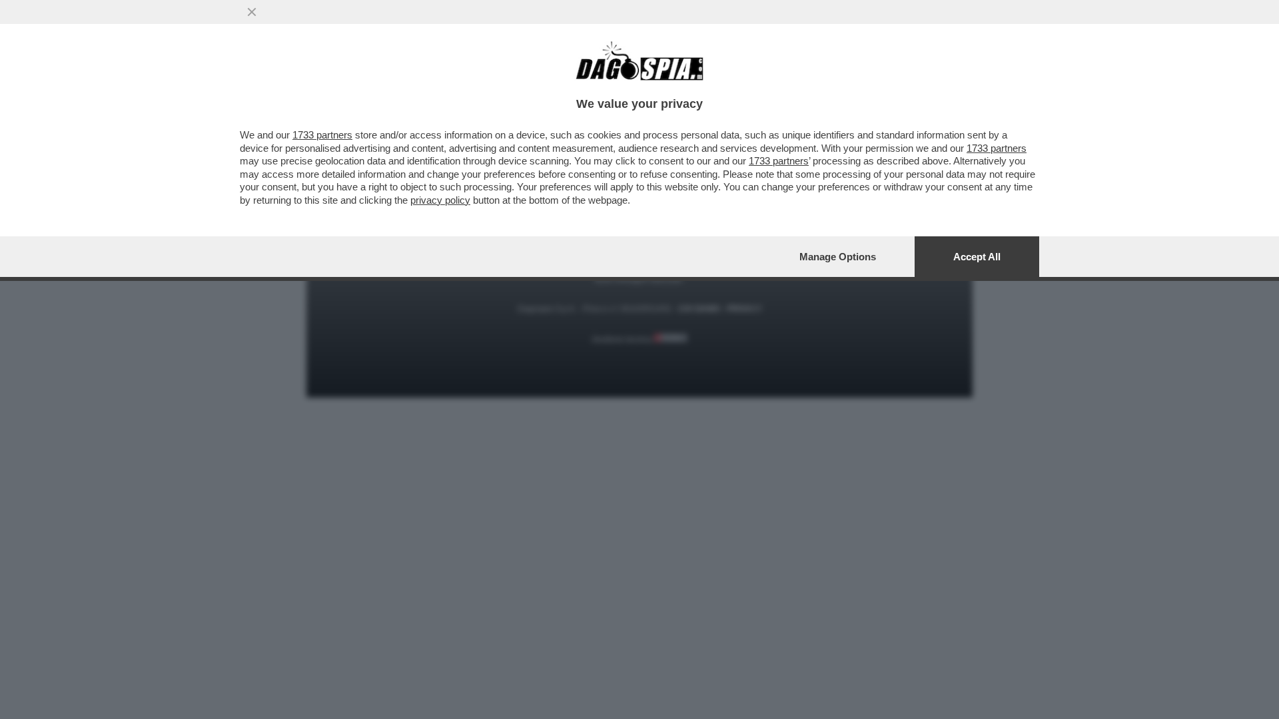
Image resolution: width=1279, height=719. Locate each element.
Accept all (977, 256)
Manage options (837, 256)
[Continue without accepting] (252, 12)
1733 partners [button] (322, 134)
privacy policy (440, 200)
